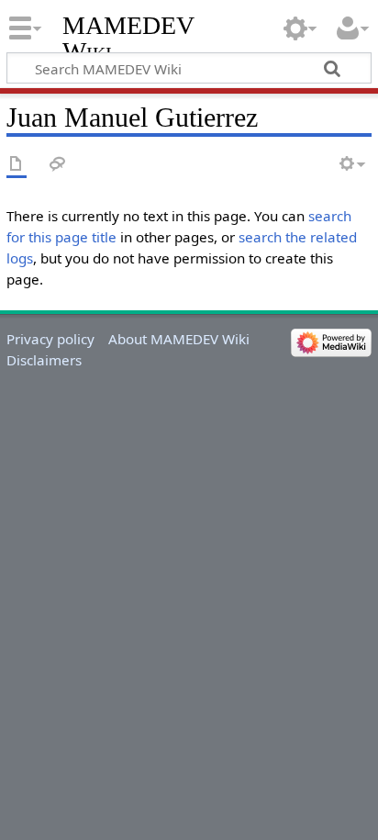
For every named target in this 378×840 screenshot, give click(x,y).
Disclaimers (44, 360)
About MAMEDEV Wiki (179, 339)
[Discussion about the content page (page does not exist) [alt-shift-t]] (58, 164)
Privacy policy (50, 339)
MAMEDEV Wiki (128, 38)
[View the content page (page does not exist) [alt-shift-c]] (16, 164)
